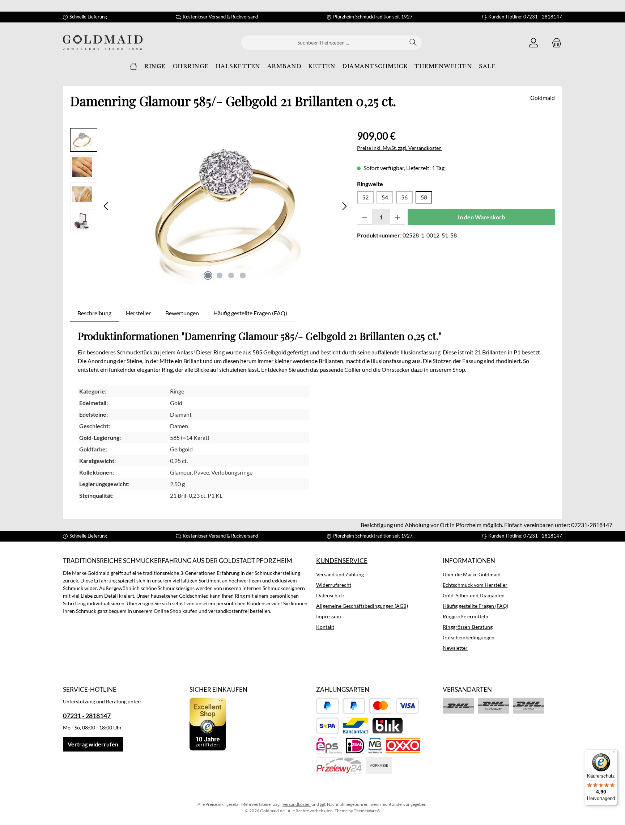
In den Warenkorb (481, 217)
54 (385, 197)
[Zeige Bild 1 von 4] (208, 275)
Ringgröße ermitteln (465, 616)
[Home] (133, 66)
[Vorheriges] (106, 206)
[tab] (94, 313)
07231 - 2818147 (87, 716)
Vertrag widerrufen (93, 744)
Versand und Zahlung (340, 574)
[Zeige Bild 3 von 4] (231, 275)
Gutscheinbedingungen (468, 637)
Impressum (328, 616)
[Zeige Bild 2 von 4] (219, 275)
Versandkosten (296, 804)
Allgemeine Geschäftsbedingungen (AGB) (362, 606)
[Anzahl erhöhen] (397, 217)
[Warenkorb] (554, 42)
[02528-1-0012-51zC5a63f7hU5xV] (225, 206)
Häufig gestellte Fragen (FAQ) (475, 606)
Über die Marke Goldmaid (472, 574)
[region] (210, 206)
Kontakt (325, 627)
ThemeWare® (367, 810)
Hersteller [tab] (138, 313)
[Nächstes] (344, 206)
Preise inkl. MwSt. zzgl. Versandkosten (399, 148)
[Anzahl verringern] (364, 217)
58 (424, 197)
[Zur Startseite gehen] (103, 42)
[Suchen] (413, 42)
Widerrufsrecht (333, 585)
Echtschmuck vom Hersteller (475, 585)
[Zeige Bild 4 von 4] (243, 275)
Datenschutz (330, 595)
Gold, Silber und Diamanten (474, 595)
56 (404, 197)
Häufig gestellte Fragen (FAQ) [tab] (250, 313)
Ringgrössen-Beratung (468, 627)
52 (365, 197)
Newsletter (455, 648)
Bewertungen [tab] (182, 313)
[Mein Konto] (533, 42)
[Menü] (613, 753)
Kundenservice (341, 560)
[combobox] (323, 42)
